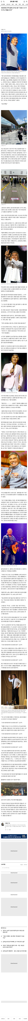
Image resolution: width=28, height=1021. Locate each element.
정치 (8, 1018)
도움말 (21, 864)
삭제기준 (25, 864)
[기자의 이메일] (10, 830)
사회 (19, 1018)
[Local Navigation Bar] (1, 1)
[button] (1, 1)
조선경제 (25, 1018)
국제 (14, 1018)
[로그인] (26, 1)
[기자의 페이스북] (6, 830)
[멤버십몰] (14, 836)
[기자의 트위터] (8, 830)
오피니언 (2, 1018)
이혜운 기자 (3, 29)
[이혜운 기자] (2, 824)
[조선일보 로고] (14, 1)
